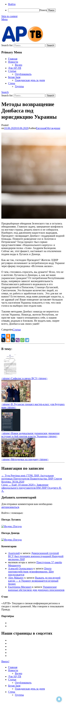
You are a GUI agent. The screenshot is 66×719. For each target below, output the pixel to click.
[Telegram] (27, 340)
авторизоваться (10, 507)
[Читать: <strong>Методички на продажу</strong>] (18, 456)
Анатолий (14, 553)
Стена (11, 83)
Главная (12, 58)
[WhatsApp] (22, 340)
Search (5, 92)
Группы (19, 86)
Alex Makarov (16, 577)
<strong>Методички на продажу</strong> (25, 459)
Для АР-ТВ (14, 68)
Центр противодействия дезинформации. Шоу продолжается (31, 571)
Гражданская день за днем (30, 80)
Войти (12, 4)
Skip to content (9, 16)
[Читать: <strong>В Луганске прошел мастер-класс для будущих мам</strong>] (16, 401)
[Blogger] (8, 340)
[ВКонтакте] (3, 336)
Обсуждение (53, 128)
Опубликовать (23, 74)
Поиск (43, 10)
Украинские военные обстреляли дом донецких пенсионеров (36, 588)
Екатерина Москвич (19, 586)
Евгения (41, 128)
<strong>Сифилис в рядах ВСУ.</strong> (24, 378)
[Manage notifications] (59, 699)
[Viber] (18, 340)
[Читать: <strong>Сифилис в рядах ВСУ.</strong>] (9, 375)
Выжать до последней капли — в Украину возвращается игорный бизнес (34, 580)
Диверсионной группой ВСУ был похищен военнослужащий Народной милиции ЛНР (35, 556)
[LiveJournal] (13, 340)
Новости (13, 61)
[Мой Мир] (13, 336)
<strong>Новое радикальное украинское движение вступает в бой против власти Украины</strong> (30, 435)
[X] (3, 340)
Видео (18, 64)
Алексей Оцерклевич (20, 568)
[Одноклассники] (8, 336)
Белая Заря (14, 77)
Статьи (12, 71)
